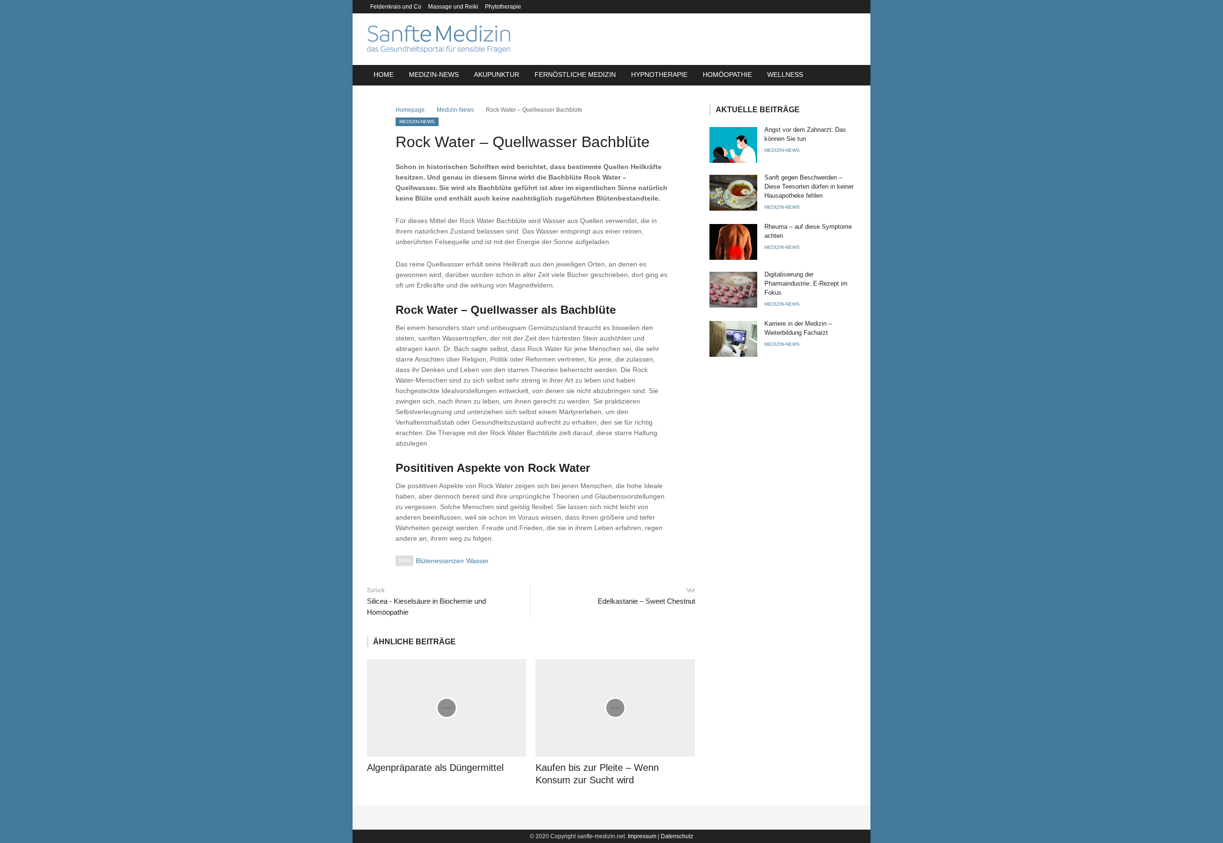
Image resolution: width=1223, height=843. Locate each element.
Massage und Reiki (453, 6)
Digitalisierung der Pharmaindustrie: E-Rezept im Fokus (806, 283)
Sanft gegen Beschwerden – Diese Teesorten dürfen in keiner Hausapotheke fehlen (809, 186)
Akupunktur (496, 74)
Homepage (410, 110)
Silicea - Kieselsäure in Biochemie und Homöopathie (426, 606)
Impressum (642, 836)
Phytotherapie (503, 6)
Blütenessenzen (440, 561)
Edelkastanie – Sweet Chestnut (646, 601)
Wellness (785, 74)
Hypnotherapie (659, 74)
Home (384, 74)
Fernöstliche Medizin (575, 74)
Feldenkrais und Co (395, 6)
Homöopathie (727, 74)
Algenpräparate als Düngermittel (435, 767)
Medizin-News (434, 74)
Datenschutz (677, 836)
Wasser (477, 561)
